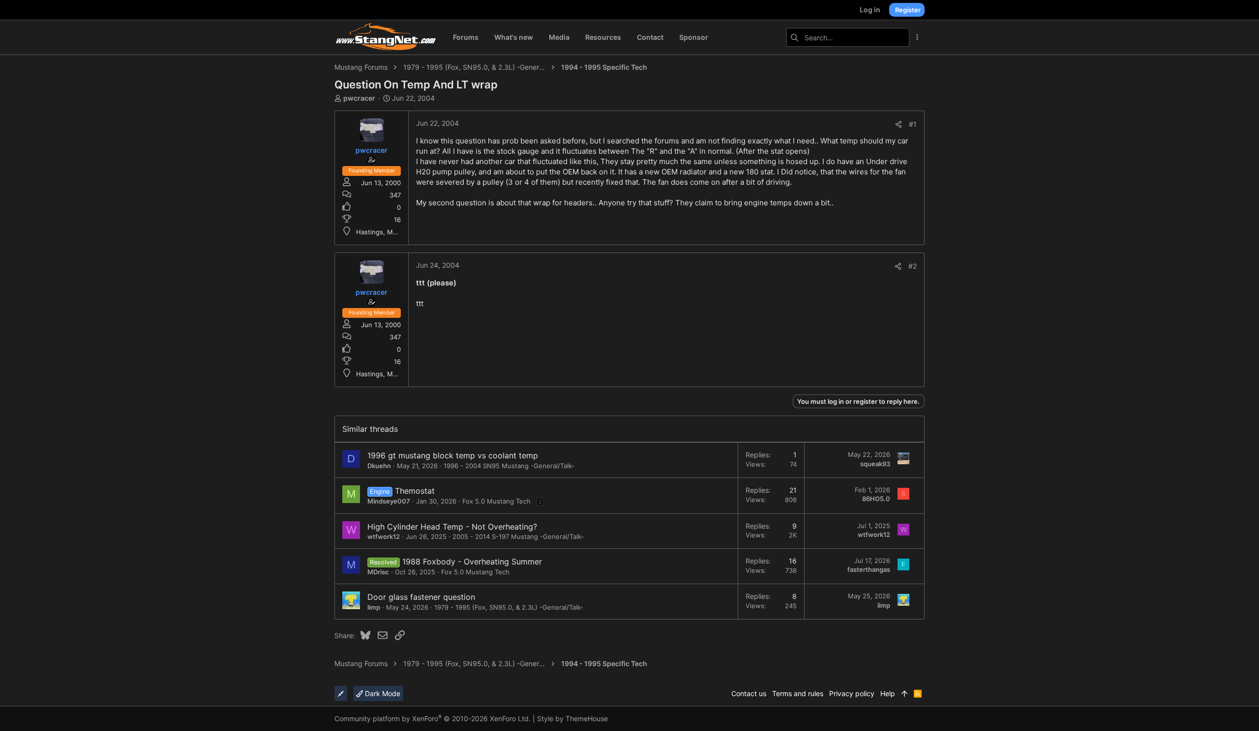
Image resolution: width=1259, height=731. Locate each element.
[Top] (904, 694)
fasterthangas (868, 569)
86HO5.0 (876, 499)
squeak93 (875, 464)
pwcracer (359, 98)
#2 (912, 266)
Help (887, 693)
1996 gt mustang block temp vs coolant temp (452, 455)
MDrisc (378, 572)
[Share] (898, 124)
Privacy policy (851, 693)
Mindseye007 (388, 501)
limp (373, 607)
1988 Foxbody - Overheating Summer (472, 561)
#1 (913, 124)
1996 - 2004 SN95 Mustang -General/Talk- (509, 466)
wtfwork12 (383, 536)
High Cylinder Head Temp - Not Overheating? (452, 527)
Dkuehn (379, 466)
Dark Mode (381, 693)
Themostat (415, 491)
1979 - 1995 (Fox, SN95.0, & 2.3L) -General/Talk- (508, 607)
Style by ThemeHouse (572, 718)
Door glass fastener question (421, 597)
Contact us (748, 693)
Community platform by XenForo (432, 718)
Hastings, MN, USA (385, 232)
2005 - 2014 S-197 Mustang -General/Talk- (518, 536)
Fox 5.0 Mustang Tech (496, 501)
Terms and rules (797, 693)
